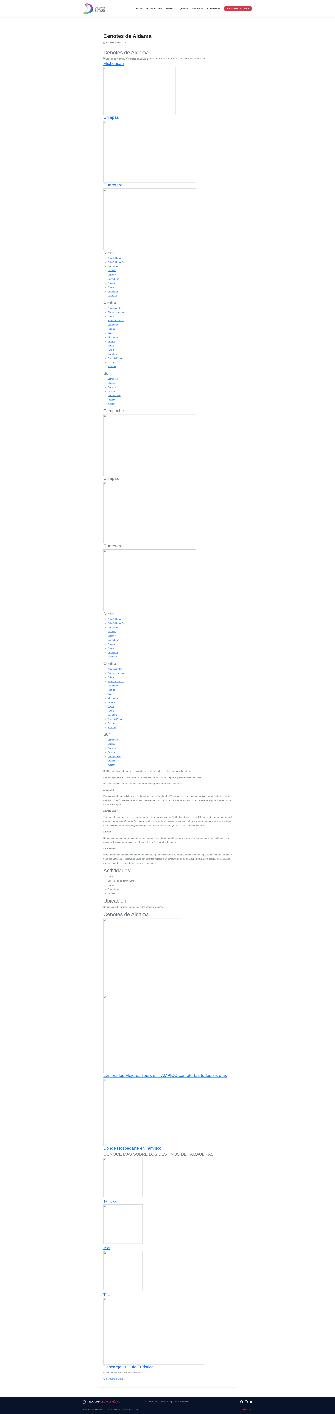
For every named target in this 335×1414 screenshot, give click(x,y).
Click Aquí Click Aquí (113, 1379)
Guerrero (112, 387)
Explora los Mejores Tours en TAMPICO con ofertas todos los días (165, 1075)
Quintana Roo (114, 395)
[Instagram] (246, 1402)
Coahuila (112, 270)
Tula (106, 1295)
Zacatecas (112, 296)
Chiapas (111, 117)
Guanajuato (113, 325)
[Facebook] (241, 1402)
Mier (106, 1248)
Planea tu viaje (154, 9)
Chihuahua (113, 266)
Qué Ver (184, 9)
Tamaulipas (113, 291)
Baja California (114, 258)
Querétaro (112, 185)
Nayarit (111, 346)
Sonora (111, 287)
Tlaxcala (112, 362)
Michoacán (113, 63)
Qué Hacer (197, 9)
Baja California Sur (116, 262)
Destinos (171, 9)
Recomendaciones (238, 8)
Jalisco (111, 333)
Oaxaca (111, 391)
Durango (112, 275)
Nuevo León (113, 279)
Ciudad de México (116, 312)
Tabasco (111, 400)
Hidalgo (111, 329)
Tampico (110, 1201)
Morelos (111, 341)
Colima (111, 316)
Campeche (113, 379)
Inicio (139, 9)
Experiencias (213, 9)
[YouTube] (251, 1402)
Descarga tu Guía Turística (128, 1367)
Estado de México (116, 321)
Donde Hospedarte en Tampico (132, 1148)
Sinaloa (111, 283)
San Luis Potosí (115, 358)
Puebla (111, 350)
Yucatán (111, 404)
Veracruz (112, 366)
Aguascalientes (115, 308)
